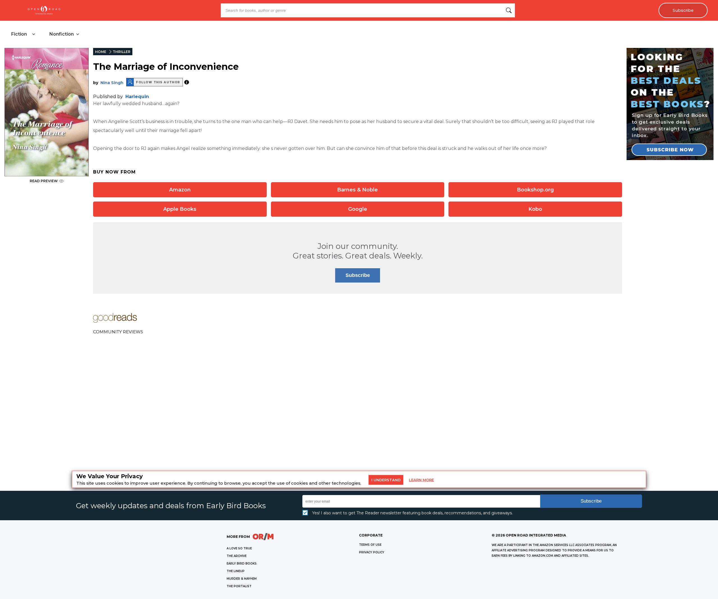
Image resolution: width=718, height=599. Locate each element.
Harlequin (137, 96)
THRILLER (121, 52)
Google (357, 209)
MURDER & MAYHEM (242, 579)
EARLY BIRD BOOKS (242, 563)
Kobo (535, 209)
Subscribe (683, 10)
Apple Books (179, 209)
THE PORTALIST (239, 586)
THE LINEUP (236, 571)
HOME (100, 52)
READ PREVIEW (44, 181)
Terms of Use (370, 545)
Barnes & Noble (357, 190)
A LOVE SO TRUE (239, 548)
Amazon (180, 190)
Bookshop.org (535, 190)
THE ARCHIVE (237, 556)
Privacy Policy (371, 552)
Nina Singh (111, 82)
